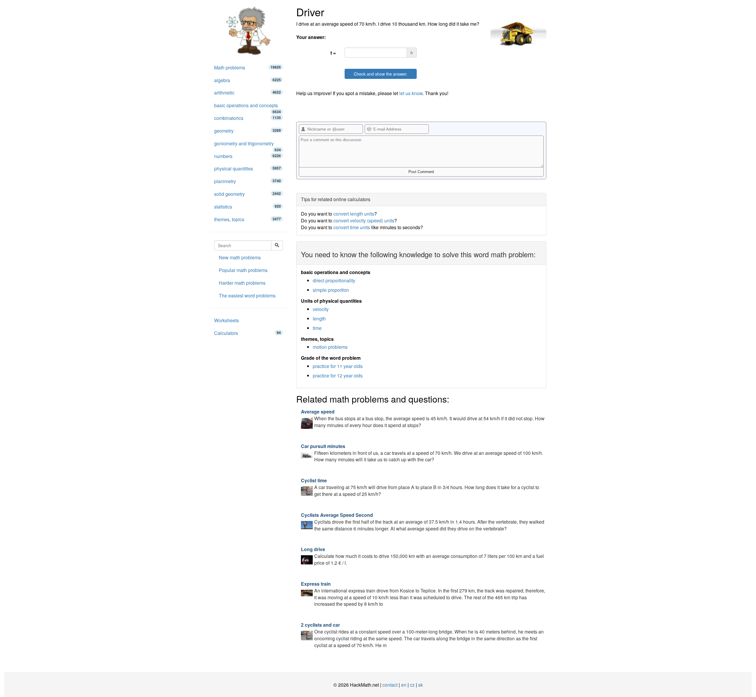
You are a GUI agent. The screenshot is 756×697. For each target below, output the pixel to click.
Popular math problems (243, 270)
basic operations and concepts (247, 107)
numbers (247, 156)
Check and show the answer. (381, 74)
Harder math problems (242, 282)
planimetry (247, 181)
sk (420, 684)
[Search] (277, 245)
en (403, 684)
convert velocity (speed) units (363, 220)
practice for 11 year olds (338, 366)
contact (389, 684)
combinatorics (247, 118)
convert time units (351, 227)
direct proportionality (334, 280)
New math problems (240, 257)
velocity (321, 309)
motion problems (330, 346)
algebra (247, 80)
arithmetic (247, 92)
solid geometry (247, 193)
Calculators (247, 333)
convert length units (353, 213)
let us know (411, 93)
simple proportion (331, 289)
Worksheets (226, 320)
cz (412, 684)
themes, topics (247, 219)
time (317, 328)
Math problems (247, 67)
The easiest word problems (247, 295)
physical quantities (247, 168)
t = (333, 52)
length (319, 318)
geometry (247, 130)
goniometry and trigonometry (247, 145)
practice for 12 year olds (338, 375)
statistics (247, 206)
